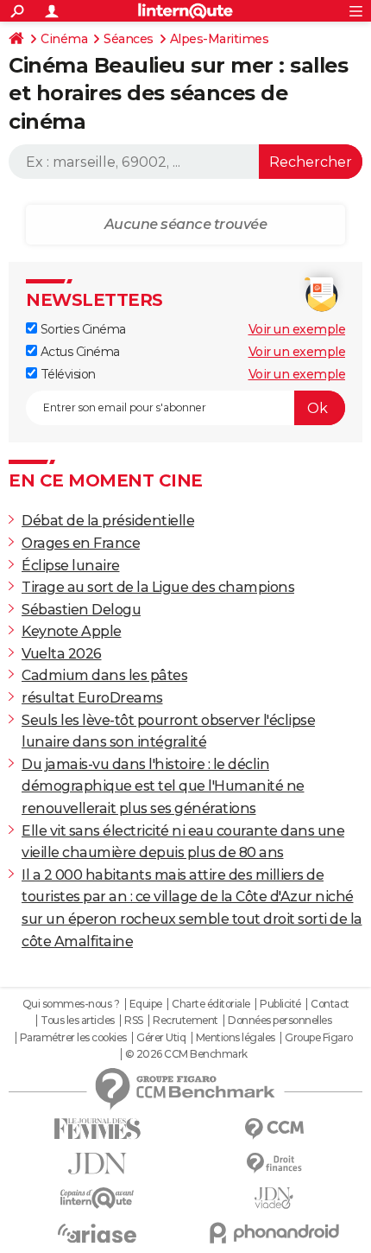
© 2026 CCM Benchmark (186, 1054)
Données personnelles (279, 1020)
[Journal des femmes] (97, 1129)
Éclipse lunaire (71, 565)
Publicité (280, 1004)
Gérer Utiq (161, 1038)
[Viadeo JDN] (274, 1198)
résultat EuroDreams (92, 698)
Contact (330, 1004)
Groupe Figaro (319, 1038)
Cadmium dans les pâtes (104, 675)
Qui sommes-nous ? (71, 1004)
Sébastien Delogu (81, 609)
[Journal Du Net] (97, 1163)
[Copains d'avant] (97, 1198)
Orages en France (81, 543)
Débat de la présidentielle (108, 520)
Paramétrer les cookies (73, 1038)
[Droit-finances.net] (274, 1163)
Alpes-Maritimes (219, 39)
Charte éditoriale (211, 1004)
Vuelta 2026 (62, 654)
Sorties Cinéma (81, 329)
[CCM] (274, 1129)
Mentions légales (235, 1038)
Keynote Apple (72, 631)
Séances (129, 39)
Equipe (145, 1004)
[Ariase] (97, 1233)
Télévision (66, 374)
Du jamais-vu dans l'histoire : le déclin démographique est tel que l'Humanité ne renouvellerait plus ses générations (163, 786)
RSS (133, 1020)
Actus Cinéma (78, 351)
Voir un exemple (297, 329)
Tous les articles (78, 1020)
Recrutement (185, 1020)
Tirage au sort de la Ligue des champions (158, 587)
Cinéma (64, 39)
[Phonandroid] (274, 1232)
